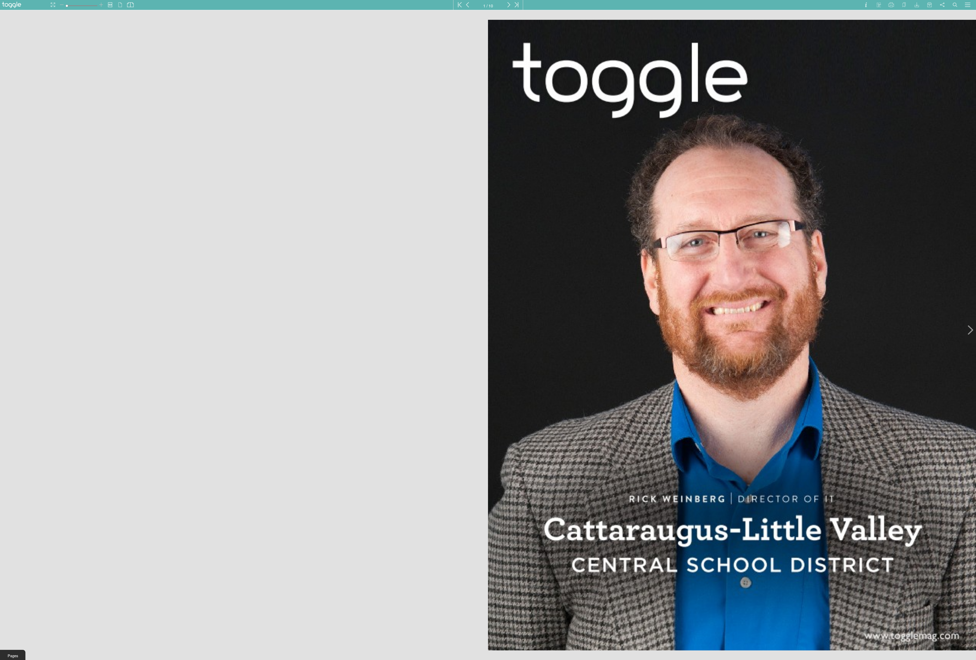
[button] (12, 655)
